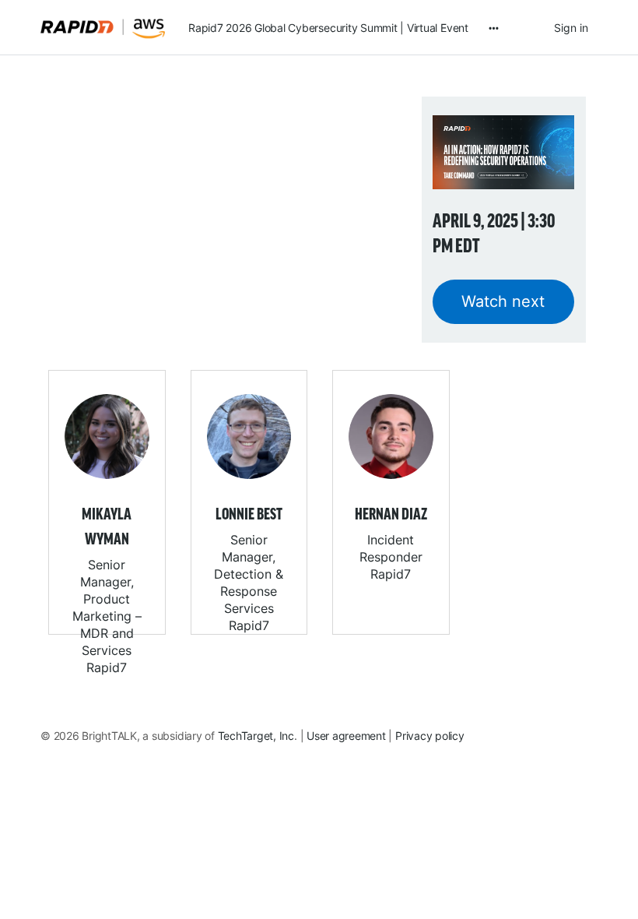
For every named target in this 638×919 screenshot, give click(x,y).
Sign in (571, 27)
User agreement (346, 735)
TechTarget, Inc (256, 735)
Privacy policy (429, 735)
